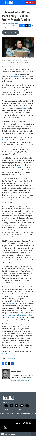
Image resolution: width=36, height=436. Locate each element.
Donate (30, 2)
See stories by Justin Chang (20, 380)
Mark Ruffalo (15, 167)
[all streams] (33, 434)
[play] (3, 434)
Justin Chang (14, 23)
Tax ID (34, 413)
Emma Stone (23, 108)
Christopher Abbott (11, 317)
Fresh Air (5, 354)
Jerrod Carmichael (25, 315)
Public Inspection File (23, 413)
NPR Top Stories (11, 358)
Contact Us (10, 413)
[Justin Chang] (6, 374)
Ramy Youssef (14, 315)
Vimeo (2, 413)
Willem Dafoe (6, 140)
